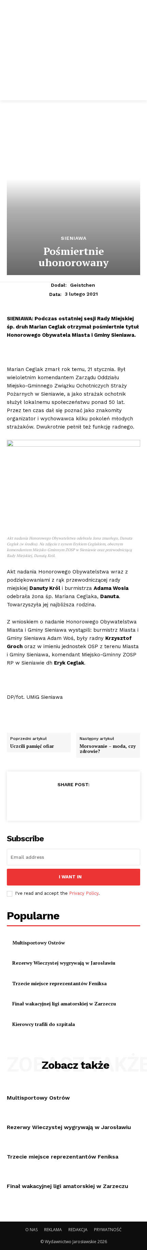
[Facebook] (42, 801)
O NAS (31, 1230)
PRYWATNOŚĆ (108, 1230)
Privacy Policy (83, 893)
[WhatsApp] (89, 801)
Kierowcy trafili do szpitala (43, 1024)
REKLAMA (53, 1230)
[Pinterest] (73, 801)
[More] (105, 801)
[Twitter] (57, 801)
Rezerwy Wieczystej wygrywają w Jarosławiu (64, 963)
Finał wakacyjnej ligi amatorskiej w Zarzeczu (64, 1003)
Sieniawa (73, 238)
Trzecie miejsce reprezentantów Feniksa (59, 983)
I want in (70, 876)
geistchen (82, 285)
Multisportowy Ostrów (38, 942)
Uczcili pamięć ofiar (32, 746)
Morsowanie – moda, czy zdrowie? (108, 749)
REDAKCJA (78, 1230)
